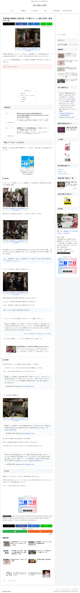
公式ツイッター (62, 171)
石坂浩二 (41, 516)
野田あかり (34, 520)
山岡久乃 (24, 516)
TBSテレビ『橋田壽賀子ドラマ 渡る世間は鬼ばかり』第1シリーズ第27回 (38, 333)
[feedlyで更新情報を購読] (15, 531)
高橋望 (29, 516)
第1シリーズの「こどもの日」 (28, 95)
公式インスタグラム (63, 173)
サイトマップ (58, 589)
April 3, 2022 (71, 117)
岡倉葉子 (37, 518)
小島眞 (29, 520)
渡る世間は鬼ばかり (7, 516)
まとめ (22, 101)
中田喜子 (17, 518)
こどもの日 (28, 518)
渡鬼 (51, 516)
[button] (77, 34)
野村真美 (5, 520)
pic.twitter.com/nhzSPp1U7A (66, 113)
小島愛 (37, 516)
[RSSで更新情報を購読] (40, 531)
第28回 (24, 99)
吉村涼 (33, 518)
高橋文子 (14, 516)
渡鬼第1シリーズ (12, 520)
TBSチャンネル (6, 518)
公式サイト (61, 169)
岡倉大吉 (42, 518)
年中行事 (19, 516)
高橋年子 (46, 516)
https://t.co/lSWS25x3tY (10, 429)
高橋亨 (33, 516)
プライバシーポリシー (67, 589)
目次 (26, 90)
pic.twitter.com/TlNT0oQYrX (35, 460)
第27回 (24, 97)
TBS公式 (23, 93)
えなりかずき (19, 520)
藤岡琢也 (47, 518)
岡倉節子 (22, 518)
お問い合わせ (75, 589)
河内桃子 (12, 518)
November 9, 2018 (29, 386)
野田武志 (24, 520)
